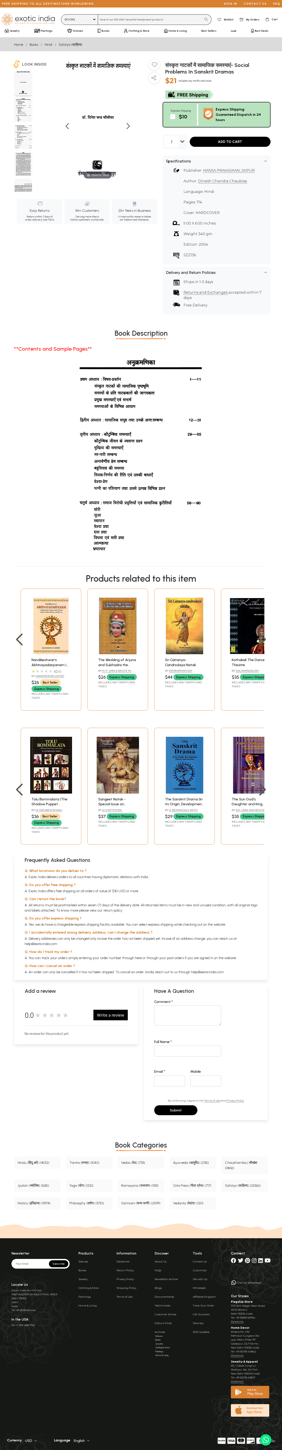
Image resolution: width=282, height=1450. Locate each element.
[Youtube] (268, 1261)
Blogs (158, 1288)
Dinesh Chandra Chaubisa (222, 181)
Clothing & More (88, 1288)
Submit (176, 1110)
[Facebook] (233, 1261)
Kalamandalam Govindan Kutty (245, 672)
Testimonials (162, 1305)
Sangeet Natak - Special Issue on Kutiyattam (112, 804)
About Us (160, 1261)
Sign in (230, 3)
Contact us (255, 3)
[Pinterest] (247, 1261)
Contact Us (200, 1261)
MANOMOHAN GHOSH (50, 676)
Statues (83, 1261)
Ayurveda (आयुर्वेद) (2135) (191, 1163)
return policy (113, 910)
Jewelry (83, 1279)
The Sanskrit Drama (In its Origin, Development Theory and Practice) (184, 804)
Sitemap (198, 1323)
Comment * (163, 1002)
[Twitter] (240, 1261)
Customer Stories (165, 1314)
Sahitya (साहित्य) (70, 44)
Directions (237, 1321)
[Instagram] (254, 1261)
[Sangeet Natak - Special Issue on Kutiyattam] (117, 792)
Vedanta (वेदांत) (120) (188, 1203)
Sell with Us (200, 1279)
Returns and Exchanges (206, 292)
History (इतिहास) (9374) (34, 1203)
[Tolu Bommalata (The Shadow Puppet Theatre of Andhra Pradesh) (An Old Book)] (51, 792)
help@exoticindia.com (41, 944)
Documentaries (164, 1296)
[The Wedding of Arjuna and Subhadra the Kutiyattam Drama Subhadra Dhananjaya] (117, 653)
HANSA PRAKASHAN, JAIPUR (229, 170)
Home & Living (87, 1305)
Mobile (195, 1071)
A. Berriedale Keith (183, 810)
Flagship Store (242, 1301)
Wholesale (199, 1288)
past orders (175, 958)
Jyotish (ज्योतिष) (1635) (33, 1185)
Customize (199, 1270)
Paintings (84, 1296)
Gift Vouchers (201, 1314)
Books (34, 44)
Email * (159, 1071)
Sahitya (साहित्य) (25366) (243, 1185)
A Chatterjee (112, 810)
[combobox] (150, 19)
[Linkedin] (260, 1261)
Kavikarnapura (180, 670)
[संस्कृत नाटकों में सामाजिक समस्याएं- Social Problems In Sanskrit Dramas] (23, 83)
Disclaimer (123, 1261)
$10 (183, 116)
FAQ (276, 3)
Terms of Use (212, 1100)
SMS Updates (201, 1332)
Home (18, 44)
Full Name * (163, 1042)
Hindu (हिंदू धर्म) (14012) (33, 1163)
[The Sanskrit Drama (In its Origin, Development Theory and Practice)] (184, 792)
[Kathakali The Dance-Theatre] (251, 653)
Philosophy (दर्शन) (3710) (86, 1203)
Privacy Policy (235, 1100)
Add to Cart (230, 142)
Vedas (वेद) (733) (133, 1163)
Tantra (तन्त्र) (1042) (84, 1163)
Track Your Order (203, 1305)
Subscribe (58, 1263)
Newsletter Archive (166, 1279)
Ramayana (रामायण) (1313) (139, 1185)
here (138, 958)
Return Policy (125, 1270)
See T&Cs (48, 219)
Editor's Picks (163, 1323)
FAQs (158, 1270)
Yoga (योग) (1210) (81, 1185)
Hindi (48, 44)
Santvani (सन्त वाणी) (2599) (140, 1203)
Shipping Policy (126, 1288)
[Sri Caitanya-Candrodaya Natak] (184, 653)
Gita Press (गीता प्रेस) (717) (192, 1185)
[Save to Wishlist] (154, 66)
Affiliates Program (204, 1296)
